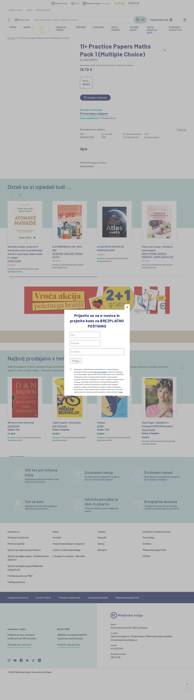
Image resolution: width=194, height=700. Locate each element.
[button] (127, 307)
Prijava (75, 360)
